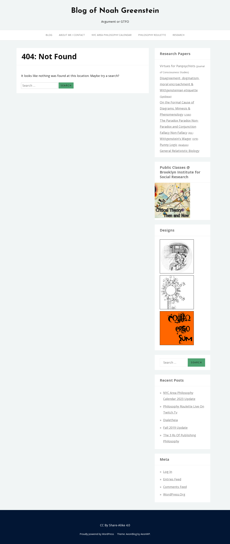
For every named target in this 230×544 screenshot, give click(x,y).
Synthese (166, 96)
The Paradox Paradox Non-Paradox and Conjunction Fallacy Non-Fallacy (179, 126)
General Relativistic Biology (179, 151)
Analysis (183, 145)
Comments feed (175, 487)
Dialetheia (170, 420)
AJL (190, 132)
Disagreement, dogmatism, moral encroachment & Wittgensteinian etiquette (180, 84)
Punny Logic (168, 145)
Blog (49, 35)
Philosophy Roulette (152, 35)
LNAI (187, 114)
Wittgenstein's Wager (175, 139)
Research (178, 35)
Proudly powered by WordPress (97, 534)
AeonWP (145, 534)
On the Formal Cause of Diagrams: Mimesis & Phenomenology (177, 108)
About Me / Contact (72, 35)
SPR (195, 139)
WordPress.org (174, 494)
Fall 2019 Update (175, 428)
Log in (167, 472)
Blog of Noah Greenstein (115, 11)
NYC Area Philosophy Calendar (112, 35)
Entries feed (172, 479)
